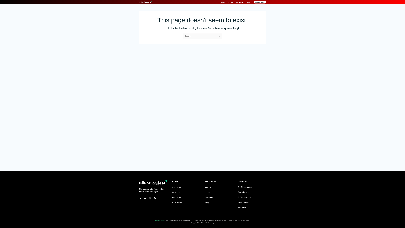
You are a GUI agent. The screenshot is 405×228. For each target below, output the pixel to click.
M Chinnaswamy (244, 197)
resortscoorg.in (160, 220)
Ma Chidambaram (245, 187)
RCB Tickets (177, 203)
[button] (260, 2)
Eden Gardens (243, 202)
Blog (207, 203)
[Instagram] (150, 198)
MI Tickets (176, 192)
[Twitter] (140, 198)
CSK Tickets (177, 187)
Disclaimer (209, 198)
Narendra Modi (243, 192)
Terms (207, 192)
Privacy (208, 187)
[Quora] (155, 198)
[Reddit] (145, 198)
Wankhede (242, 207)
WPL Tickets (177, 198)
